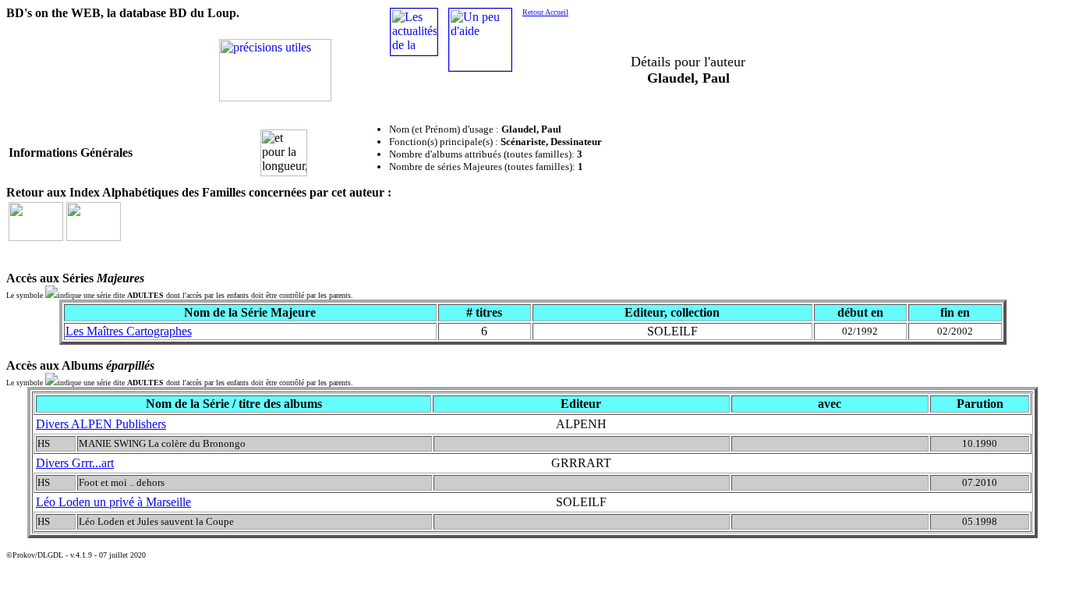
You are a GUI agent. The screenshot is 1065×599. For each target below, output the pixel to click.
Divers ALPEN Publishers (101, 424)
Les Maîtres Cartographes (128, 331)
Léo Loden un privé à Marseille (113, 502)
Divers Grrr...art (75, 463)
